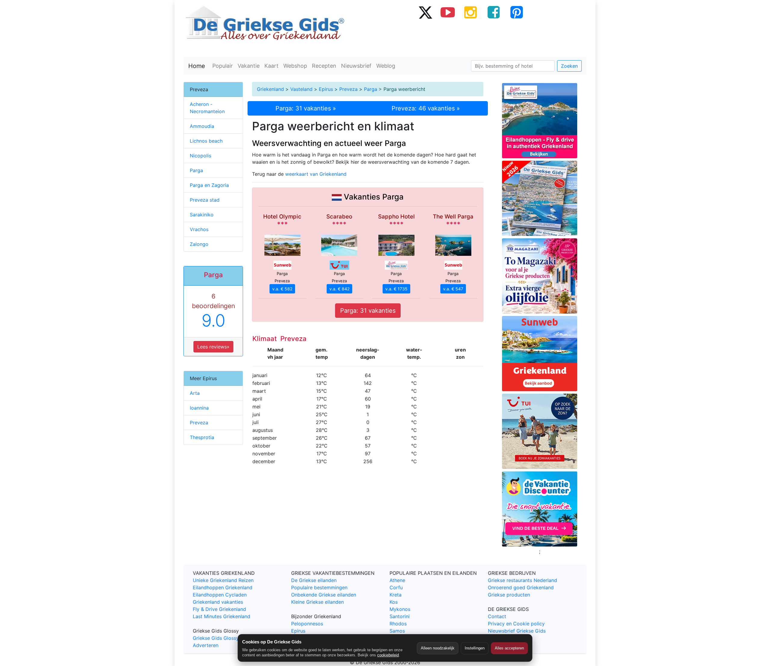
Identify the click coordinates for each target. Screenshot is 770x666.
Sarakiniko (202, 215)
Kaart (271, 66)
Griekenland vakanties (218, 602)
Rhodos (398, 624)
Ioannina (199, 408)
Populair (222, 66)
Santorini (400, 616)
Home (196, 66)
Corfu (396, 587)
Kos (394, 602)
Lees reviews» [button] (213, 347)
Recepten (324, 66)
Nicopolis (200, 156)
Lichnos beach (206, 141)
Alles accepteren (509, 648)
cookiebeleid (388, 655)
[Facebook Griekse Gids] (493, 12)
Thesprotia (202, 437)
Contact (497, 616)
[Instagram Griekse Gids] (470, 12)
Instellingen (475, 648)
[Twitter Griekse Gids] (425, 12)
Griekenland (270, 89)
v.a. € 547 (453, 288)
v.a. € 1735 (396, 288)
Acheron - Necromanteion (207, 107)
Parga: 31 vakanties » (306, 108)
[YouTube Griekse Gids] (447, 12)
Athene (397, 580)
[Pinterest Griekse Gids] (516, 12)
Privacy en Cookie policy (516, 624)
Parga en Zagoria (209, 185)
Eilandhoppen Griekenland (222, 587)
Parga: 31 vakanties (368, 310)
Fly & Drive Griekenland (219, 609)
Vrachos (199, 229)
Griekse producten (509, 595)
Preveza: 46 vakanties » (426, 108)
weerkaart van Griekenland (315, 174)
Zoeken (569, 66)
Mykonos (400, 609)
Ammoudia (202, 126)
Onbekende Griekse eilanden (323, 595)
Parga (370, 89)
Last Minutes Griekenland (221, 616)
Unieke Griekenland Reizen (223, 580)
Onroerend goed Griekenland (521, 587)
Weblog (385, 66)
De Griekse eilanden (314, 580)
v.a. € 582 (282, 288)
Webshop (295, 66)
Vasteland (301, 89)
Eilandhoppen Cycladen (220, 595)
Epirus (326, 89)
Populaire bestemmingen (319, 587)
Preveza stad (205, 200)
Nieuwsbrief (356, 66)
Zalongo (199, 244)
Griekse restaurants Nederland (522, 580)
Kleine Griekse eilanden (317, 602)
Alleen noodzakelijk (437, 648)
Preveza (348, 89)
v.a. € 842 (339, 288)
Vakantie (249, 66)
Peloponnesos (307, 624)
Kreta (396, 595)
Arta (195, 393)
